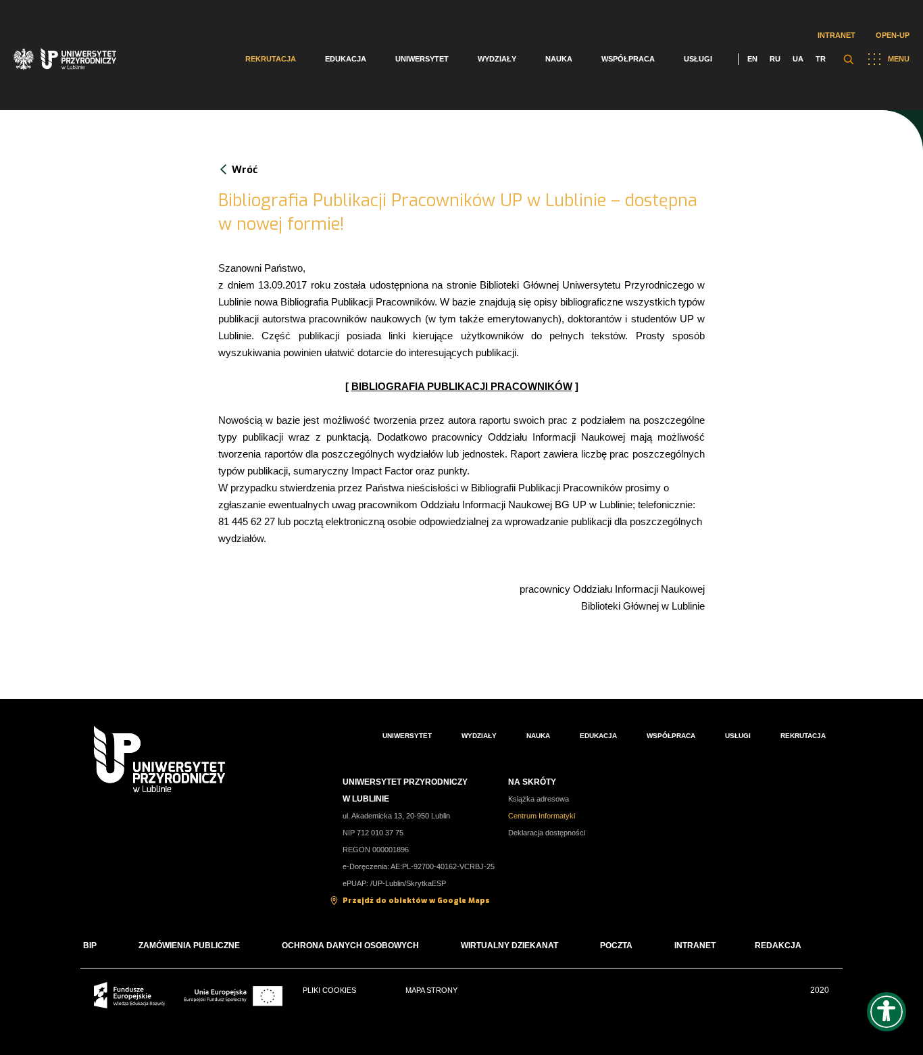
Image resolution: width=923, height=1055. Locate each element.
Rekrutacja (270, 59)
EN (752, 59)
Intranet (836, 35)
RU (775, 59)
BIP (90, 945)
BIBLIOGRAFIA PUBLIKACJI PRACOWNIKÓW (461, 386)
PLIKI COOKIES (329, 990)
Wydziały (497, 59)
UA (798, 59)
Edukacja (345, 59)
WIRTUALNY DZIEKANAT (509, 945)
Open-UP (892, 35)
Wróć (244, 169)
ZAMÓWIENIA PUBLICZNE (189, 945)
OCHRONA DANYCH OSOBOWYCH (350, 945)
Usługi (698, 59)
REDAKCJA (778, 945)
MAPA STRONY (431, 990)
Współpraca (628, 59)
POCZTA (616, 945)
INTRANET (695, 945)
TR (821, 59)
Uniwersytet (422, 59)
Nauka (558, 59)
